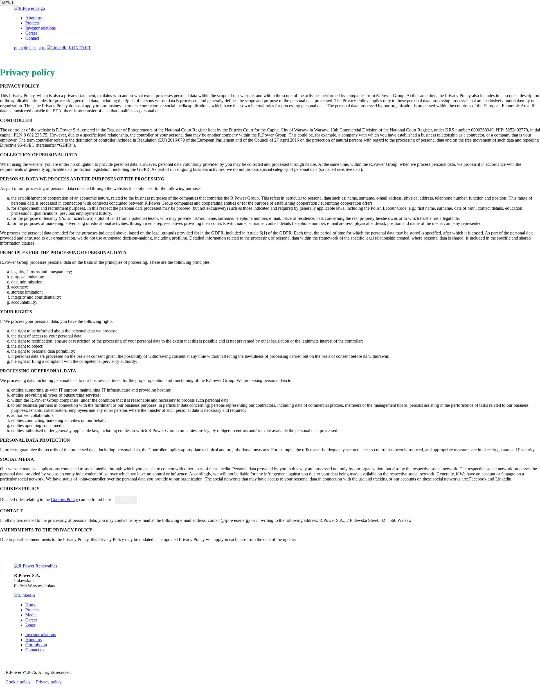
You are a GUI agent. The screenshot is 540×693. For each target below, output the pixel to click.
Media (31, 614)
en (21, 47)
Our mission (36, 644)
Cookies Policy (64, 499)
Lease (30, 625)
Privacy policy (49, 681)
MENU (7, 3)
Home (30, 604)
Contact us (34, 649)
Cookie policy (18, 681)
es (34, 47)
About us (33, 17)
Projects (32, 23)
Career (31, 33)
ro (44, 47)
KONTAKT (80, 47)
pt (39, 47)
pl (15, 47)
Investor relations (40, 28)
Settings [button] (126, 500)
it (30, 47)
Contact (32, 38)
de (26, 47)
